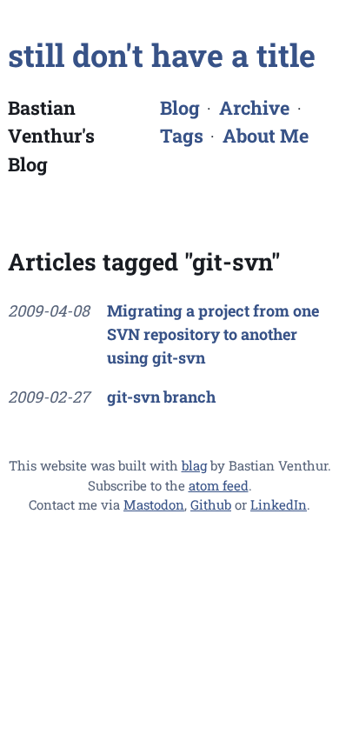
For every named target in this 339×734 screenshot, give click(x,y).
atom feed (219, 485)
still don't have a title (162, 55)
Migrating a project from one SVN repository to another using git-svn (213, 334)
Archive (254, 107)
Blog (180, 107)
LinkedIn (278, 504)
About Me (266, 135)
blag (194, 465)
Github (210, 504)
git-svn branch (161, 396)
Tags (181, 135)
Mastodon (153, 504)
